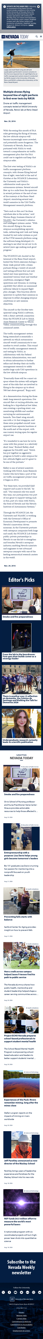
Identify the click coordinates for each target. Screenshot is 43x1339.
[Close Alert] (38, 6)
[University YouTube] (15, 1292)
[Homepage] (14, 36)
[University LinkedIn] (39, 1292)
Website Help (21, 1316)
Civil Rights (21, 1328)
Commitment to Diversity (21, 1322)
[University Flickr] (27, 1292)
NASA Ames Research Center (18, 320)
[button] (41, 36)
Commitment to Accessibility (21, 1325)
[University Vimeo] (21, 1292)
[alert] (21, 16)
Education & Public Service (30, 767)
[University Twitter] (3, 1292)
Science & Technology (32, 1072)
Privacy (21, 1312)
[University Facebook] (9, 1292)
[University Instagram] (33, 1292)
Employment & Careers (21, 1331)
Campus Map (21, 1319)
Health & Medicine (33, 889)
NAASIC (7, 220)
